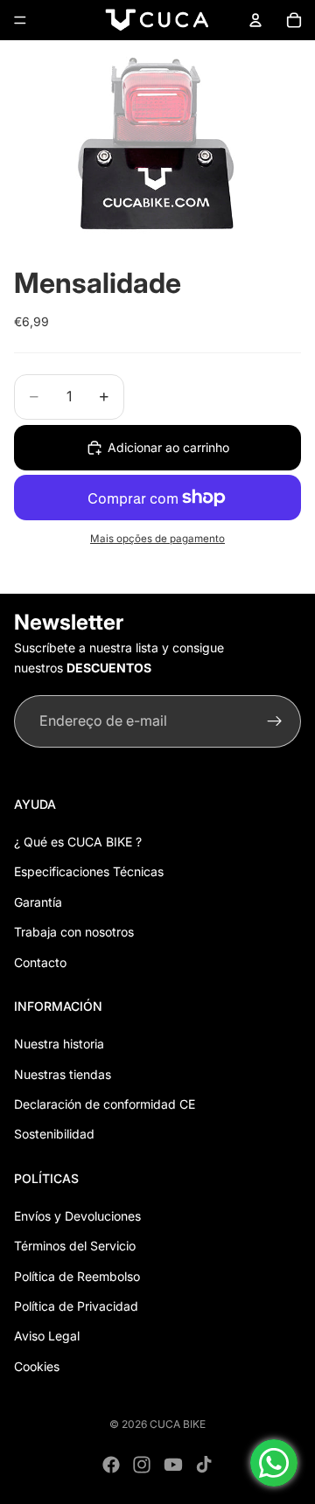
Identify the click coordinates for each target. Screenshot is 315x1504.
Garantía (38, 902)
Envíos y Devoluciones (77, 1215)
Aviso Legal (47, 1335)
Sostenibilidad (54, 1133)
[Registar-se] (274, 721)
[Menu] (20, 20)
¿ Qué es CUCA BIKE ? (78, 841)
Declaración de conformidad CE (104, 1104)
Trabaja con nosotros (74, 931)
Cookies (37, 1366)
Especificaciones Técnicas (89, 871)
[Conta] (255, 20)
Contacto (40, 962)
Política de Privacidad (76, 1306)
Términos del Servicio (75, 1245)
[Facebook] (111, 1464)
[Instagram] (141, 1464)
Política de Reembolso (77, 1276)
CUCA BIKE (178, 1424)
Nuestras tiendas (62, 1074)
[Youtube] (173, 1464)
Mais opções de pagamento (157, 539)
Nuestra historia (59, 1043)
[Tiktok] (203, 1464)
